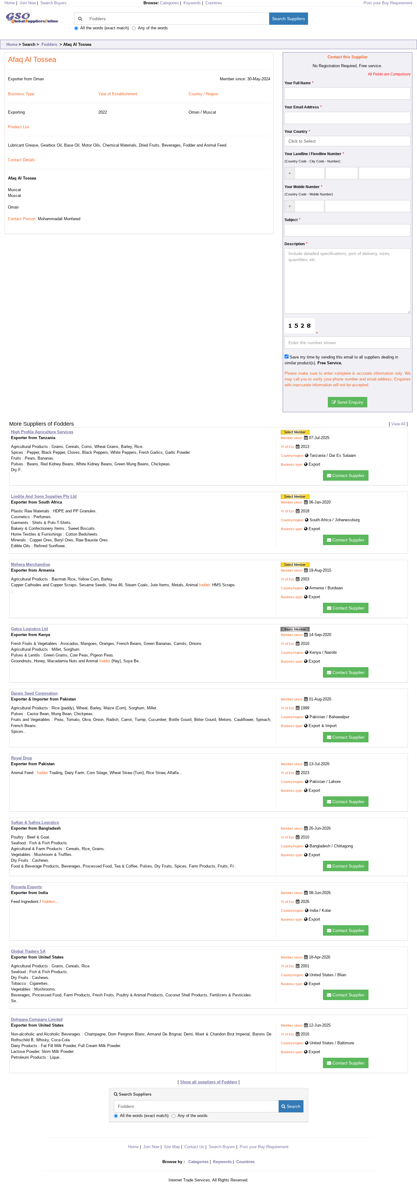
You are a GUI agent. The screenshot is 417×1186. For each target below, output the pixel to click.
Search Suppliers (288, 18)
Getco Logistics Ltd (29, 629)
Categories (169, 3)
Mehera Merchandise (30, 564)
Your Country (296, 131)
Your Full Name (298, 83)
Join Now (28, 3)
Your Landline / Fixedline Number (313, 154)
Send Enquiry (349, 402)
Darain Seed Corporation (34, 693)
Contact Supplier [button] (347, 475)
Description (295, 244)
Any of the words (153, 28)
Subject (291, 220)
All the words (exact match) (104, 28)
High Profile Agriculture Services (42, 432)
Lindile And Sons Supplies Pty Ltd (44, 496)
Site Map (172, 1146)
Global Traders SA (28, 951)
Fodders (49, 44)
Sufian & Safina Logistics (35, 822)
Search (292, 1106)
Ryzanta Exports (26, 887)
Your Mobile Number (302, 187)
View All (398, 424)
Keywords (192, 3)
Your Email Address (302, 107)
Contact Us (194, 1146)
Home (11, 44)
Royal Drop (21, 758)
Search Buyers (53, 3)
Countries (213, 3)
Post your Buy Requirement (388, 3)
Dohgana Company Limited (37, 1019)
